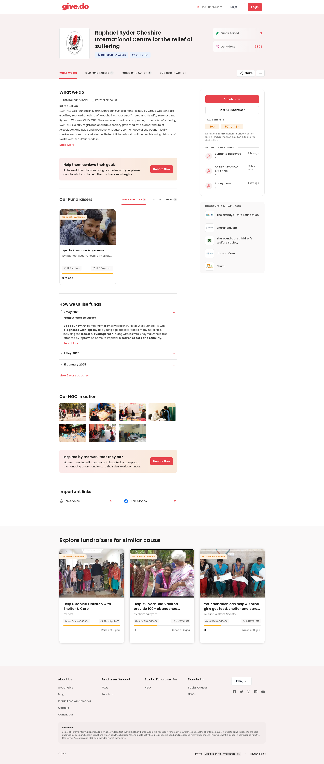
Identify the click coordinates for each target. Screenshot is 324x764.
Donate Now (161, 169)
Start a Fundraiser (232, 110)
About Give (65, 688)
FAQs (104, 688)
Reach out (108, 694)
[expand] (174, 312)
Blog (61, 694)
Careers (63, 708)
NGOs (192, 694)
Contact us (66, 714)
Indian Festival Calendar (74, 701)
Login (255, 7)
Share (249, 73)
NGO (148, 688)
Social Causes (198, 688)
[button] (111, 55)
